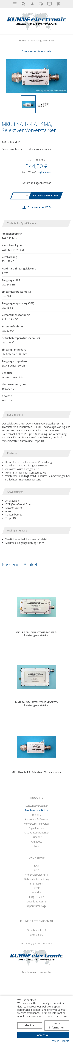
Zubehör (36, 837)
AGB (36, 870)
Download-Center (36, 901)
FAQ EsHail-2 (36, 897)
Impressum (36, 883)
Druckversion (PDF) (39, 207)
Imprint (65, 1040)
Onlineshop (36, 857)
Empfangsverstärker (36, 810)
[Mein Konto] (32, 4)
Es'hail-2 (36, 814)
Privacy (55, 1040)
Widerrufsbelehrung (36, 874)
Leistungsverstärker (36, 805)
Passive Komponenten (36, 832)
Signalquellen (36, 828)
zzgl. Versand (44, 172)
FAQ (36, 865)
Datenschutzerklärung (36, 879)
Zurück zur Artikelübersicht (36, 51)
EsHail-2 (36, 892)
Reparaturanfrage (36, 906)
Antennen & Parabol (36, 819)
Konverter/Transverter (36, 823)
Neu (36, 846)
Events (36, 888)
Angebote (36, 841)
